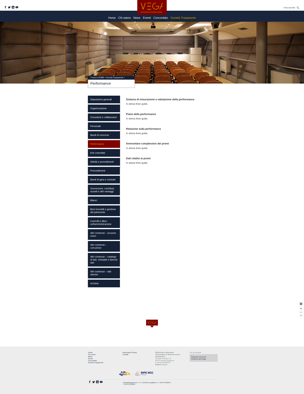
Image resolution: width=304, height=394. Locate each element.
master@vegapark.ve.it (130, 382)
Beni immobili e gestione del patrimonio (103, 210)
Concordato (160, 18)
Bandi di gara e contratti (102, 179)
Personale (95, 126)
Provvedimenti (97, 170)
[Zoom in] (301, 308)
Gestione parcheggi (198, 359)
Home (112, 18)
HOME (101, 78)
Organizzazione (98, 108)
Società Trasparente (183, 18)
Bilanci (93, 200)
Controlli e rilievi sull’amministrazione (100, 222)
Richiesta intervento (198, 357)
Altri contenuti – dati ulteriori (100, 273)
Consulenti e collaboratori (103, 117)
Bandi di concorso (99, 135)
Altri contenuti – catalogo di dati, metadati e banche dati (104, 259)
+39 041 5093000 (165, 382)
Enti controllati (97, 153)
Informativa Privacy (130, 352)
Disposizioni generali (101, 99)
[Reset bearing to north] (301, 315)
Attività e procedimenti (102, 161)
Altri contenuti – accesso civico (103, 234)
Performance (97, 144)
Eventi (147, 18)
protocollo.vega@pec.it (149, 382)
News (136, 18)
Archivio (94, 283)
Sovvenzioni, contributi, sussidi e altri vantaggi (102, 190)
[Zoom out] (301, 312)
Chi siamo (124, 18)
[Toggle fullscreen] (301, 304)
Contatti (125, 354)
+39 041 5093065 (129, 384)
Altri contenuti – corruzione (98, 246)
